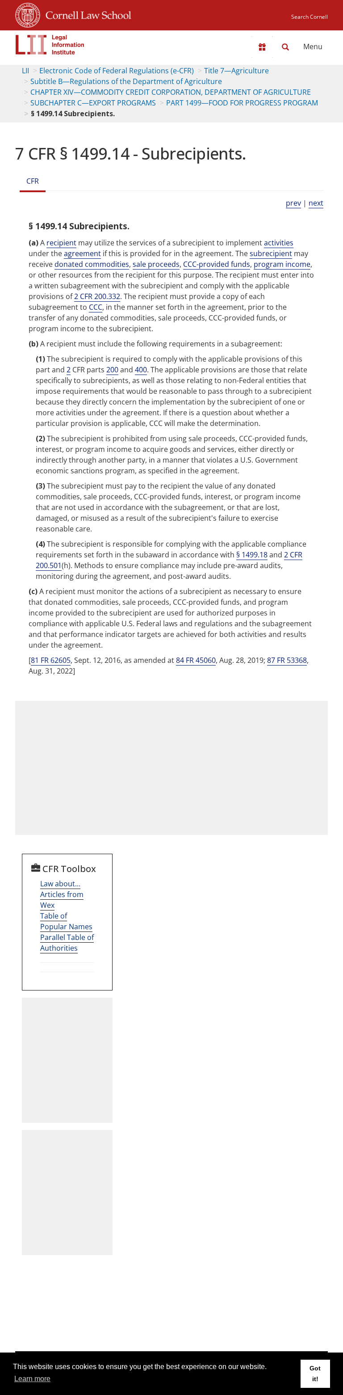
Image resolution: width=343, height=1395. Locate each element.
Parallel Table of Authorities (67, 942)
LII (25, 71)
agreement (82, 253)
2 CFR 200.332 (97, 296)
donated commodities (91, 264)
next (316, 203)
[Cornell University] (27, 14)
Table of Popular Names (66, 921)
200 (112, 370)
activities (278, 243)
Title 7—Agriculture (236, 71)
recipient (61, 243)
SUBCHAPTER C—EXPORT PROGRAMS (93, 103)
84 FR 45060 (196, 660)
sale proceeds (156, 264)
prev (293, 203)
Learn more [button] (32, 1378)
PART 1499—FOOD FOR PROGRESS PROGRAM (242, 103)
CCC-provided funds (216, 264)
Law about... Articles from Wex (62, 894)
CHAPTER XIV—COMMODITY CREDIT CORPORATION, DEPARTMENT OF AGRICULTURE (170, 92)
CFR (32, 181)
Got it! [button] (315, 1373)
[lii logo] (50, 45)
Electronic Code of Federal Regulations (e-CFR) (116, 71)
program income (282, 264)
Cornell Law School (85, 14)
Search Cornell (309, 17)
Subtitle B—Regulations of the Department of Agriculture (126, 81)
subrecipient (271, 253)
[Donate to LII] (262, 47)
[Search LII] (285, 47)
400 (141, 370)
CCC (95, 307)
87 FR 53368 (287, 660)
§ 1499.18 (252, 555)
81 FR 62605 (51, 660)
